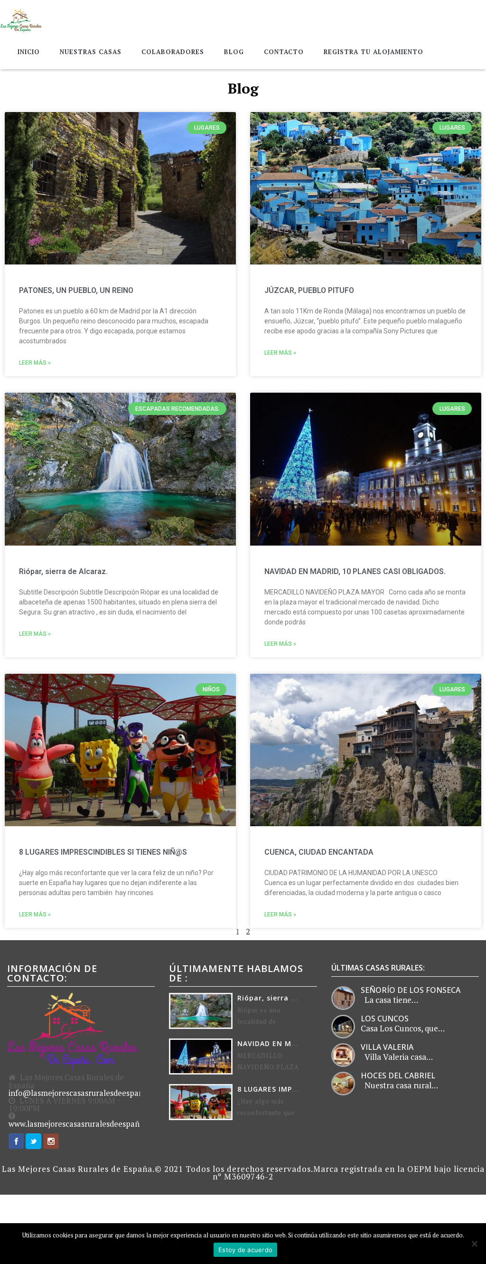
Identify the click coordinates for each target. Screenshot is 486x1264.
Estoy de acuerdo (245, 1250)
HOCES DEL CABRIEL (398, 1075)
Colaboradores (172, 51)
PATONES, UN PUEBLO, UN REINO (76, 290)
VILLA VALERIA (387, 1047)
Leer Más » (35, 362)
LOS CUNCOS (385, 1018)
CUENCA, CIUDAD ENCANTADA (319, 852)
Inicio (29, 51)
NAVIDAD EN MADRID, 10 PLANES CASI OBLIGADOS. (355, 571)
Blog (234, 51)
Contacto (284, 51)
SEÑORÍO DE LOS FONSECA (410, 990)
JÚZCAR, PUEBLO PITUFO (309, 290)
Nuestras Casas (91, 51)
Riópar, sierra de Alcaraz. (63, 571)
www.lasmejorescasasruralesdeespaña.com (85, 1124)
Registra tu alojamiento (373, 51)
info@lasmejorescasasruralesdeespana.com (87, 1093)
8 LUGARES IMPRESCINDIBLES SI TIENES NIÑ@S (103, 852)
